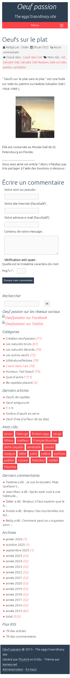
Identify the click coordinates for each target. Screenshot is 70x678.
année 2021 (14, 577)
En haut (31, 669)
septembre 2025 (17, 550)
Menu (35, 25)
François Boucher (45, 440)
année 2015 (14, 611)
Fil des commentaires (21, 636)
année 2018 (14, 594)
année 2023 (14, 566)
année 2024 (14, 561)
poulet (49, 447)
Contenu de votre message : (23, 231)
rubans (23, 460)
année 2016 (14, 605)
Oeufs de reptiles (18, 397)
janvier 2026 (14, 539)
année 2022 (14, 572)
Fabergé (22, 433)
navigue (9, 453)
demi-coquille (13, 447)
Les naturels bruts (19, 344)
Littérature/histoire (19, 360)
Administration (13, 669)
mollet (53, 460)
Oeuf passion (36, 7)
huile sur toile (58, 62)
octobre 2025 (15, 544)
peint (33, 453)
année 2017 (14, 599)
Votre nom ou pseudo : (20, 189)
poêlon (9, 460)
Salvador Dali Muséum (34, 62)
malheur (23, 440)
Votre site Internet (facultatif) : (25, 203)
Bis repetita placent (19, 382)
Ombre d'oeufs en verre (22, 413)
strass (8, 433)
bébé (22, 453)
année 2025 (14, 555)
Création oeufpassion (20, 338)
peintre (7, 67)
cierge (57, 433)
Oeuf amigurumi (17, 402)
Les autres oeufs (17, 355)
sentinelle (34, 447)
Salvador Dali (11, 62)
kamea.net (10, 664)
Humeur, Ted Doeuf (20, 371)
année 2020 (14, 583)
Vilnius (8, 440)
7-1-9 (9, 408)
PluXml (24, 659)
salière (45, 453)
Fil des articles (16, 631)
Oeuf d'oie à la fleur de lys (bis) (27, 419)
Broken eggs (40, 433)
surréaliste (19, 67)
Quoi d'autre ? (15, 377)
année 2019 (14, 589)
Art (63, 57)
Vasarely (10, 466)
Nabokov (38, 460)
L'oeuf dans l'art (32, 57)
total (9, 616)
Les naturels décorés (20, 349)
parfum (59, 453)
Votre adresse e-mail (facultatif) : (27, 217)
